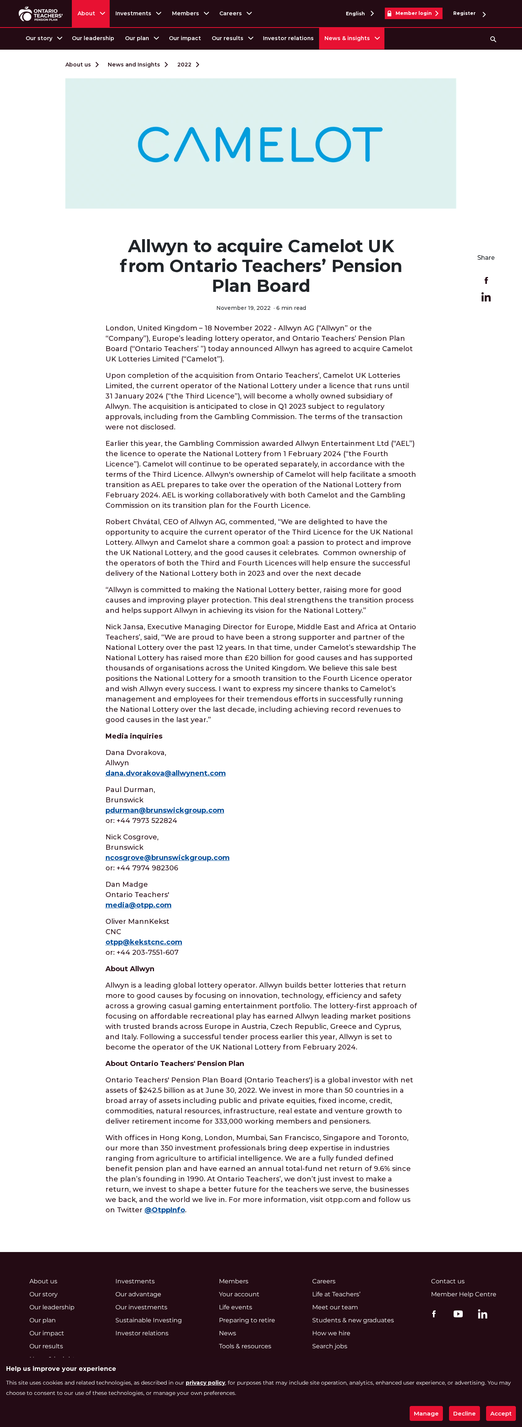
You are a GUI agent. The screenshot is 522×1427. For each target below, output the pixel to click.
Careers (230, 13)
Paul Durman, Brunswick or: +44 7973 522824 (164, 805)
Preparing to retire (247, 1320)
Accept (501, 1413)
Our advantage (138, 1294)
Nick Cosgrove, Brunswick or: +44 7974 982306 (167, 852)
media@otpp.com (138, 905)
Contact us (448, 1281)
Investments (133, 13)
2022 (184, 64)
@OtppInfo (164, 1210)
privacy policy (205, 1382)
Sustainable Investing (148, 1320)
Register (465, 13)
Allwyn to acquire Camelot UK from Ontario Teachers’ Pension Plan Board (261, 266)
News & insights (347, 38)
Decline (464, 1413)
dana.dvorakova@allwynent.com (165, 773)
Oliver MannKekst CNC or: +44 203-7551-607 (143, 937)
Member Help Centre (463, 1294)
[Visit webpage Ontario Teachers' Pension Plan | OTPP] (41, 13)
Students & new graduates (353, 1320)
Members (185, 13)
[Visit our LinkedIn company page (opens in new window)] (480, 1315)
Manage (426, 1413)
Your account (239, 1294)
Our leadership (93, 38)
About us (78, 64)
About (86, 13)
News (227, 1333)
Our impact (185, 38)
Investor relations (288, 38)
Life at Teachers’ (336, 1294)
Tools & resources (245, 1346)
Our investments (141, 1307)
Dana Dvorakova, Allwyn (165, 762)
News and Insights (134, 64)
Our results (227, 38)
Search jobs (329, 1346)
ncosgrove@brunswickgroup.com (167, 858)
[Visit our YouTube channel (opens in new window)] (456, 1313)
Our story (39, 38)
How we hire (331, 1333)
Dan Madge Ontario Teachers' (138, 894)
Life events (235, 1307)
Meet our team (335, 1307)
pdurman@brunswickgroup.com (164, 810)
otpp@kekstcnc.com (143, 942)
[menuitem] (43, 38)
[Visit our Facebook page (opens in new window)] (432, 1313)
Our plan (137, 38)
